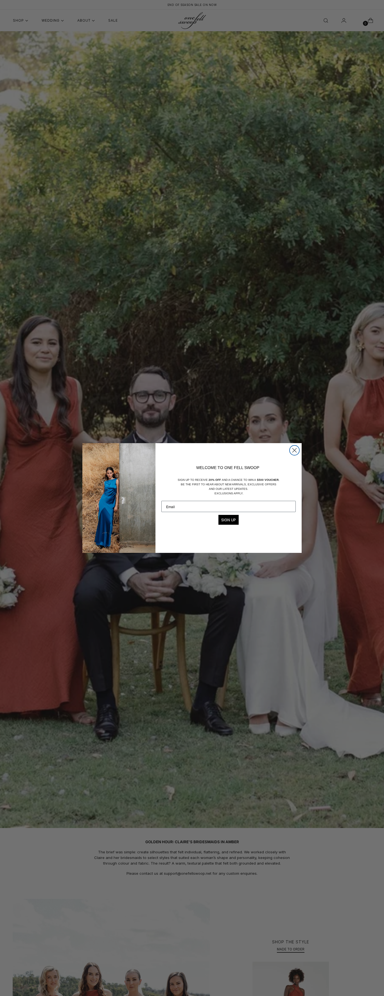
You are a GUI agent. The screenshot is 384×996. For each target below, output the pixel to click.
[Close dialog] (294, 450)
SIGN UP (228, 520)
